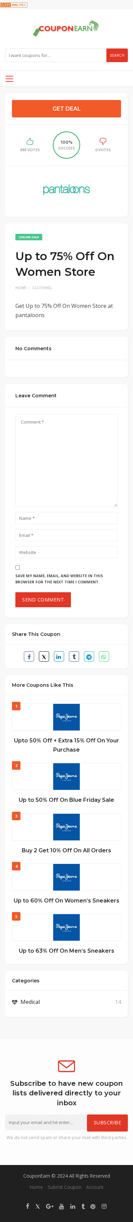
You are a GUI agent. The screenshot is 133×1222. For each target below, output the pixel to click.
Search (117, 55)
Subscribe (107, 1122)
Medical (30, 1002)
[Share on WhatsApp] (104, 656)
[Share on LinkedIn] (59, 656)
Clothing (42, 287)
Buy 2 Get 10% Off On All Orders (66, 850)
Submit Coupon (65, 1187)
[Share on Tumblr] (74, 656)
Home (21, 287)
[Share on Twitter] (44, 656)
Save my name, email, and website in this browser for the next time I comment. (59, 579)
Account (94, 1187)
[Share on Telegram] (89, 656)
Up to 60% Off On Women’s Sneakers (66, 900)
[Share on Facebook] (29, 656)
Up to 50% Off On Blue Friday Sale (66, 800)
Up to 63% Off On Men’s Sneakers (66, 951)
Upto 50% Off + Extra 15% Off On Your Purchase (66, 745)
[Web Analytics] (13, 4)
